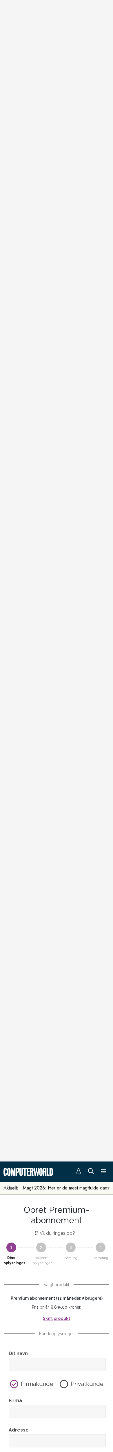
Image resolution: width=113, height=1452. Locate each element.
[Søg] (91, 1172)
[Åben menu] (103, 1172)
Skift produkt (56, 1318)
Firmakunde (37, 1383)
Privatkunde (87, 1383)
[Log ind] (78, 1172)
